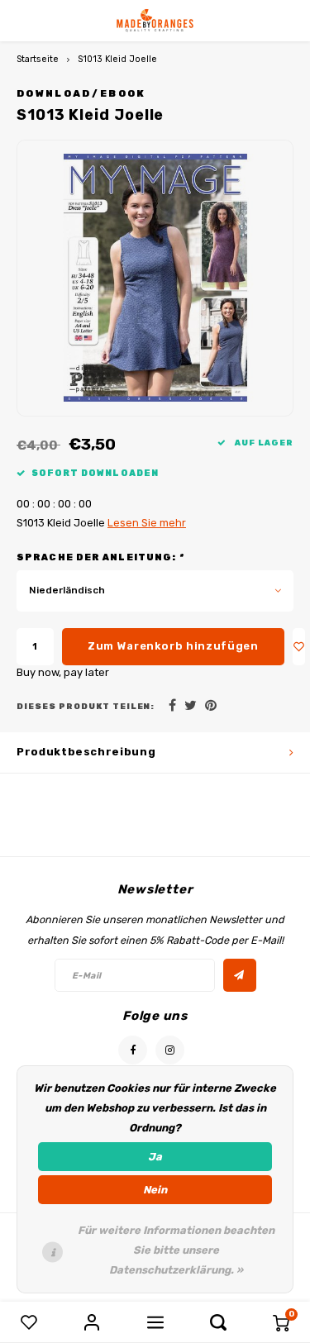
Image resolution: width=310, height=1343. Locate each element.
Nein (155, 1189)
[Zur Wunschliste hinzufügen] (299, 646)
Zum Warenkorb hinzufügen (173, 646)
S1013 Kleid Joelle (117, 59)
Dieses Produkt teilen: (86, 706)
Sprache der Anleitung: (100, 557)
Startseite (38, 59)
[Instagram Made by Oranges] (169, 1050)
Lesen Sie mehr (146, 523)
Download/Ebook (81, 93)
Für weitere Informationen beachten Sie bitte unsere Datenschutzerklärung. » (176, 1250)
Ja (155, 1156)
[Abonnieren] (239, 975)
